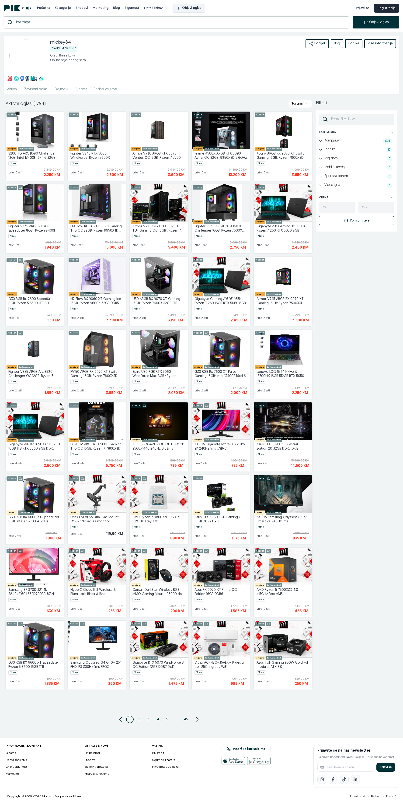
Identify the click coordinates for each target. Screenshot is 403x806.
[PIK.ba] (17, 8)
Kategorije (63, 8)
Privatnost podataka (165, 766)
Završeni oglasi (36, 89)
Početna (43, 8)
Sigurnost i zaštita (163, 760)
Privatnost (357, 796)
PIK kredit (158, 753)
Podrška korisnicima (249, 749)
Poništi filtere (359, 220)
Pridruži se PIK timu (97, 773)
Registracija (387, 8)
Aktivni (12, 89)
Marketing (100, 8)
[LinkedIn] (355, 779)
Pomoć (391, 796)
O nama (81, 89)
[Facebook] (333, 779)
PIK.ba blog (92, 753)
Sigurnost (132, 8)
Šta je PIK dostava (96, 766)
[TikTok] (344, 779)
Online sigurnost (16, 766)
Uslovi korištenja (16, 760)
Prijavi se (362, 8)
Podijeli (320, 43)
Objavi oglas (191, 8)
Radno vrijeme (105, 89)
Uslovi (375, 796)
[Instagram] (321, 779)
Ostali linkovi (153, 8)
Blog (116, 8)
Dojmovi (61, 89)
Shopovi (82, 8)
